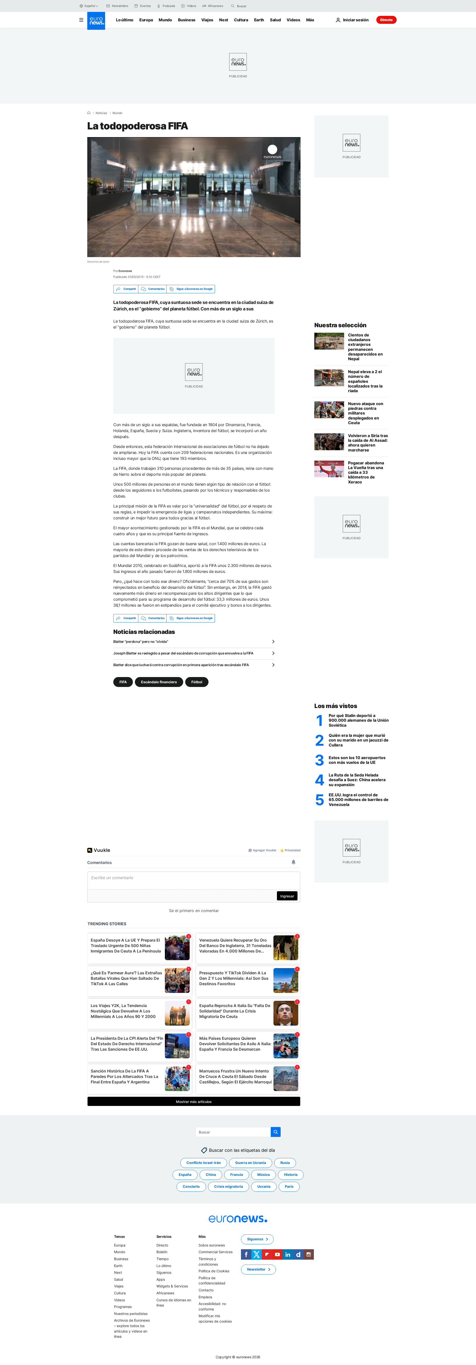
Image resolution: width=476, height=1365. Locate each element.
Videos (293, 19)
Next (223, 19)
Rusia (285, 1162)
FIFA (123, 682)
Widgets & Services (172, 1286)
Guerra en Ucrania (250, 1162)
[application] (193, 197)
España (185, 1174)
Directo (386, 20)
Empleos (205, 1297)
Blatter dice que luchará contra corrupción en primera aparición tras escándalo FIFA (181, 665)
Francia (236, 1174)
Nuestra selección (340, 325)
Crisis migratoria (228, 1186)
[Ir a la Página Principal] (96, 21)
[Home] (88, 113)
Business (186, 19)
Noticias (101, 113)
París (289, 1186)
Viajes (207, 19)
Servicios (164, 1236)
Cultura (241, 19)
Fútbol (196, 682)
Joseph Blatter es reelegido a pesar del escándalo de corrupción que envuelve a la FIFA (183, 653)
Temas (119, 1236)
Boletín (161, 1252)
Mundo (165, 19)
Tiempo (162, 1259)
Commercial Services (216, 1252)
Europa (146, 19)
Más (202, 1236)
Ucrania (263, 1186)
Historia (291, 1174)
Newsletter (256, 1269)
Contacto (206, 1290)
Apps (160, 1279)
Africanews (165, 1293)
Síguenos (163, 1272)
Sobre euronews (212, 1245)
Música (263, 1174)
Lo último (124, 19)
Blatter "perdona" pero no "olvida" (140, 641)
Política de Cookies (214, 1271)
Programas (123, 1307)
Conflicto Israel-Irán (203, 1162)
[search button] (233, 6)
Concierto (191, 1186)
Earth (259, 19)
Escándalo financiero (159, 682)
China (211, 1174)
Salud (275, 19)
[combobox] (258, 6)
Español (90, 6)
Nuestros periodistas (131, 1313)
